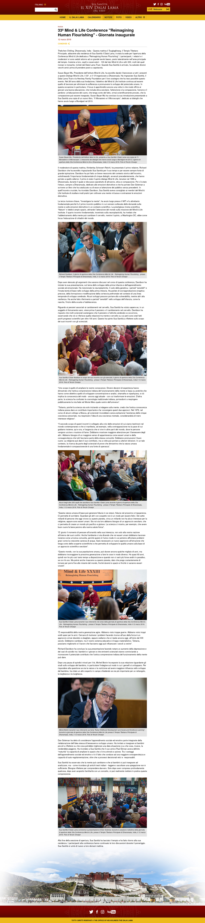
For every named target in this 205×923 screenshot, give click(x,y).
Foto (119, 17)
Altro (138, 17)
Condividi (62, 43)
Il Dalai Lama (76, 17)
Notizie (108, 17)
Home (63, 17)
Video (128, 17)
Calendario (94, 17)
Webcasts (155, 9)
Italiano (39, 4)
